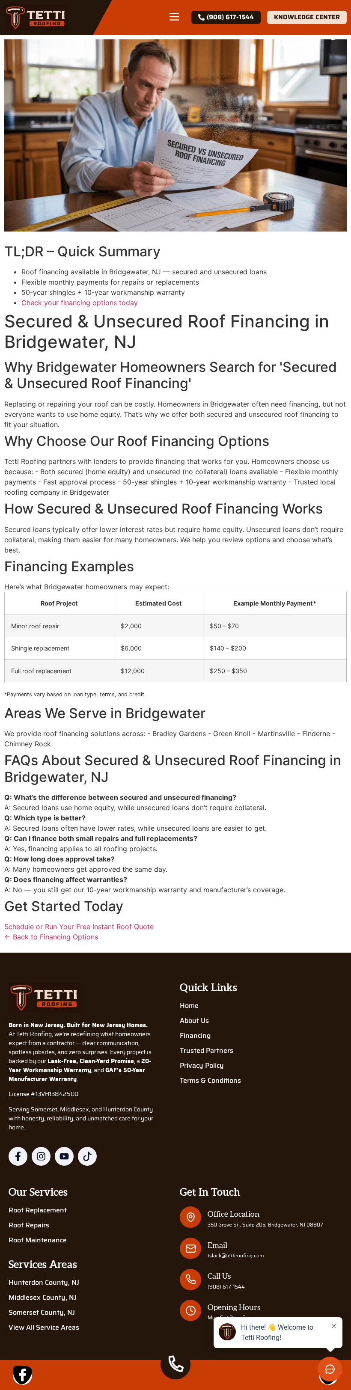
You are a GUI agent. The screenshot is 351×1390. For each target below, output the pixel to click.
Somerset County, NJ (42, 1312)
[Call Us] (190, 1279)
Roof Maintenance (38, 1240)
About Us (194, 1020)
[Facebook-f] (18, 1156)
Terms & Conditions (210, 1080)
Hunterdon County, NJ (44, 1282)
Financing (195, 1035)
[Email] (190, 1248)
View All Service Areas (44, 1327)
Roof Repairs (29, 1225)
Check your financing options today (79, 302)
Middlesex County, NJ (43, 1297)
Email (217, 1245)
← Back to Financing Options (51, 937)
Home (189, 1005)
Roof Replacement (38, 1210)
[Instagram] (41, 1156)
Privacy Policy (202, 1065)
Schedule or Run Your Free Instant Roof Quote (79, 926)
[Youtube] (64, 1156)
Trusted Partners (206, 1050)
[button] (174, 17)
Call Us (219, 1275)
